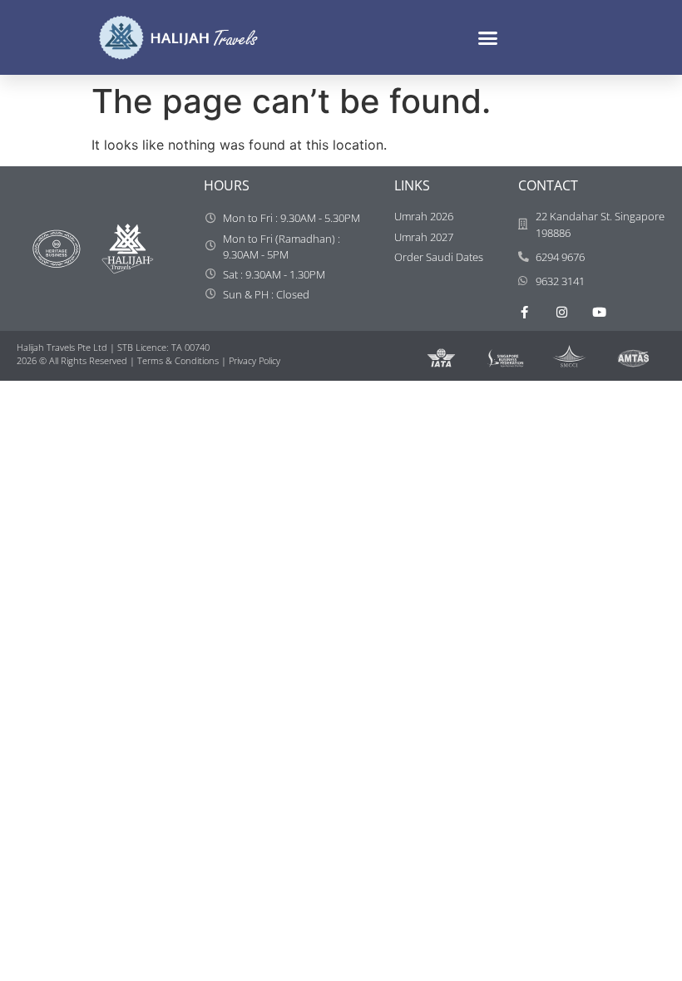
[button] (488, 37)
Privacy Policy (254, 360)
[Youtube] (599, 312)
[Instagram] (562, 312)
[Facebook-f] (524, 312)
